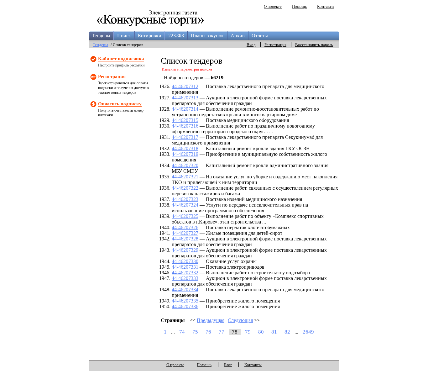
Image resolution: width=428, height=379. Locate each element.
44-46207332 (185, 272)
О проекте (273, 6)
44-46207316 (185, 126)
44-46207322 (185, 188)
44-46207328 (185, 238)
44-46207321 (185, 176)
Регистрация (275, 44)
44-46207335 (185, 300)
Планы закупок (207, 35)
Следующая (240, 320)
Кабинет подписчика (121, 58)
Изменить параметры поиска (187, 69)
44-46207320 (185, 165)
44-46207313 (185, 97)
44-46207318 (185, 148)
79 (248, 332)
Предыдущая (210, 320)
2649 (308, 332)
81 (274, 332)
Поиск (124, 35)
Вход (251, 44)
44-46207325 (185, 216)
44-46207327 (185, 233)
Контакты (325, 6)
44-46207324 (185, 205)
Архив (238, 35)
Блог (228, 364)
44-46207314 (185, 109)
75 (195, 332)
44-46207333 (185, 278)
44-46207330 (185, 261)
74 (182, 332)
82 (287, 332)
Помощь (299, 6)
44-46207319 (185, 154)
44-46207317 (185, 137)
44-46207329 (185, 250)
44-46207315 (185, 120)
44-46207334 (185, 289)
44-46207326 (185, 227)
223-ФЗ (176, 35)
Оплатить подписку (120, 103)
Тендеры (101, 35)
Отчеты (260, 35)
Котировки (149, 35)
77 (221, 332)
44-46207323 (185, 199)
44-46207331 (185, 267)
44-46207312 (185, 86)
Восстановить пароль (314, 44)
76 (208, 332)
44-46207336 (185, 306)
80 (261, 332)
